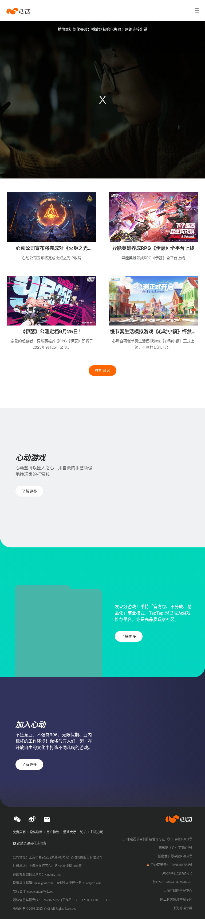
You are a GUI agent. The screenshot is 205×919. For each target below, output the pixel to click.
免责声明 (19, 832)
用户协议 (52, 832)
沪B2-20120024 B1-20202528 (172, 882)
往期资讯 (102, 370)
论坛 (83, 832)
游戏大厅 (69, 832)
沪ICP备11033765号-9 (177, 874)
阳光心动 (96, 832)
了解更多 (29, 491)
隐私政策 (36, 832)
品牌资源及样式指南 (31, 843)
